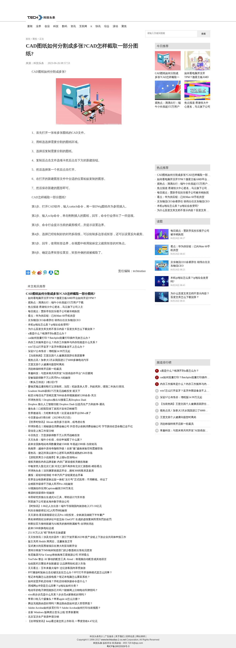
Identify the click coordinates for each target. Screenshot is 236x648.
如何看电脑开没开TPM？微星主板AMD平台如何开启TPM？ (62, 298)
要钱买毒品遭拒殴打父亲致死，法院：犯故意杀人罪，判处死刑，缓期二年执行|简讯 (76, 386)
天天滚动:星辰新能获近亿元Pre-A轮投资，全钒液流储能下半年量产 (66, 515)
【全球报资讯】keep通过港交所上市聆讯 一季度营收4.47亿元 (63, 621)
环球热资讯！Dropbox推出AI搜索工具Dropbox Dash (57, 399)
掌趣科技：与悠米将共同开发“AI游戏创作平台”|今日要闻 (60, 373)
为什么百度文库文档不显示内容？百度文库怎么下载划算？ (61, 329)
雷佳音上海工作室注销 (41, 430)
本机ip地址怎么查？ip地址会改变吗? (48, 324)
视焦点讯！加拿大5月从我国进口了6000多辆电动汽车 (58, 360)
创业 (47, 26)
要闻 (29, 26)
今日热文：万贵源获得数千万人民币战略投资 (54, 435)
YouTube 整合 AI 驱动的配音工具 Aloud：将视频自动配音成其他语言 (67, 559)
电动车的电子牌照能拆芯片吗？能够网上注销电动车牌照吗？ (63, 590)
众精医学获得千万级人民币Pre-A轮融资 (50, 484)
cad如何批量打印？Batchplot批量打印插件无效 (186, 377)
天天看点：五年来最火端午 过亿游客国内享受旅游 (57, 568)
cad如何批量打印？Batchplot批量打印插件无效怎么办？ (59, 338)
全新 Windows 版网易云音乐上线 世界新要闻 (53, 612)
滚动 (115, 26)
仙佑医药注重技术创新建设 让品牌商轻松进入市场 (57, 563)
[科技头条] (41, 17)
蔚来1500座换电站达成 (41, 528)
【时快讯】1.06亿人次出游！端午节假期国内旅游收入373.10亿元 (65, 506)
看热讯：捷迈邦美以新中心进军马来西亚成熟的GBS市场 (60, 453)
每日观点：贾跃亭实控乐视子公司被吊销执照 (54, 311)
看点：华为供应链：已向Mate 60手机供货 (51, 315)
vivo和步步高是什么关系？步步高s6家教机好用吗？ (57, 594)
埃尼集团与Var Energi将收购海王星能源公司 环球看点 (58, 554)
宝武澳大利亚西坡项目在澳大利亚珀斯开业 (52, 546)
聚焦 (124, 26)
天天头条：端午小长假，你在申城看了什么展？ (55, 439)
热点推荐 (163, 167)
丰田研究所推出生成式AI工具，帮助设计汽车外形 (56, 497)
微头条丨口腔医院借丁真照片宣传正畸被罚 (52, 408)
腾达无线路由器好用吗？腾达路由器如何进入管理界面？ (60, 603)
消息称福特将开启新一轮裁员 (45, 369)
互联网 (83, 26)
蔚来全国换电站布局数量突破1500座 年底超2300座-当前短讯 (62, 444)
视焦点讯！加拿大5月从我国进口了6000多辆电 (186, 410)
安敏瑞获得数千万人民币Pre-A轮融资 (49, 377)
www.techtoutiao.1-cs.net (113, 639)
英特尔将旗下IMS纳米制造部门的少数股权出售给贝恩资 (60, 550)
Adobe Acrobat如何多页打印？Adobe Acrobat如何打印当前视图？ (64, 608)
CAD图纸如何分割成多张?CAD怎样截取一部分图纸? (60, 293)
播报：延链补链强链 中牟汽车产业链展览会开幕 (55, 475)
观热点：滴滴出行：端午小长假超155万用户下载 (56, 302)
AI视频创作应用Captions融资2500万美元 (50, 488)
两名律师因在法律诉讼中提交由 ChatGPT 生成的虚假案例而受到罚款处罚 (70, 519)
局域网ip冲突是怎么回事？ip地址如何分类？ (53, 585)
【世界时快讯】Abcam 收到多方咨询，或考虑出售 (56, 422)
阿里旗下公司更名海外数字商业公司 (48, 501)
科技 (55, 26)
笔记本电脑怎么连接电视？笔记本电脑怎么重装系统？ (59, 577)
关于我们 (119, 636)
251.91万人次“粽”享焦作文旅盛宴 (47, 532)
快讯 (98, 26)
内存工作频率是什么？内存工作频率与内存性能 (187, 384)
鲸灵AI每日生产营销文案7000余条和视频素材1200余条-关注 (62, 395)
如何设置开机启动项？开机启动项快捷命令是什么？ (57, 581)
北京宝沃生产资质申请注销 (43, 616)
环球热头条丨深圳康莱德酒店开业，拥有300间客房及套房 (61, 470)
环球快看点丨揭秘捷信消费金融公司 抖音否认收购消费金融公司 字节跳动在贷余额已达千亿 (80, 426)
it (91, 26)
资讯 (73, 26)
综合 (106, 26)
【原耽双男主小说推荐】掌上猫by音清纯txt (52, 457)
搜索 (203, 33)
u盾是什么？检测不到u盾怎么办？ (47, 333)
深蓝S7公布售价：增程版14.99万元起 (49, 351)
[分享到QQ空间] (34, 272)
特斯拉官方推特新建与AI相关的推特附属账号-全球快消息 (61, 523)
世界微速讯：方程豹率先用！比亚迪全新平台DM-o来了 (59, 413)
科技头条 (97, 643)
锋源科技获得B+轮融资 (41, 492)
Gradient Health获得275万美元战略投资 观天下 (54, 391)
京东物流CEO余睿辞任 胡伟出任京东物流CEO (54, 320)
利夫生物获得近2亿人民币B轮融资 (47, 510)
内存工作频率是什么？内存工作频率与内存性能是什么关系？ (63, 342)
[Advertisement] (118, 5)
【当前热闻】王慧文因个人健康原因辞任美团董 (187, 404)
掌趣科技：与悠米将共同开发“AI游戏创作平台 (186, 430)
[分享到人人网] (51, 272)
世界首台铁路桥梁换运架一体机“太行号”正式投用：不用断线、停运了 (68, 479)
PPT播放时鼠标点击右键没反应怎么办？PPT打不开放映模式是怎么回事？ (70, 572)
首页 (28, 39)
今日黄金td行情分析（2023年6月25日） (50, 417)
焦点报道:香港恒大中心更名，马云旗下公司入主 (55, 307)
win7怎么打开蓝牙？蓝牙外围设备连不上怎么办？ (56, 346)
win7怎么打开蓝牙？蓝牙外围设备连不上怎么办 (187, 390)
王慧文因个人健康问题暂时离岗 (46, 364)
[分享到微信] (56, 272)
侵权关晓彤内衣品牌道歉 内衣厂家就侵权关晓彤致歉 (58, 461)
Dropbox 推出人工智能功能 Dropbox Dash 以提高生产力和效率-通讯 (66, 404)
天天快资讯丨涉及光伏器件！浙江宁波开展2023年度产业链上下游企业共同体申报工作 (77, 537)
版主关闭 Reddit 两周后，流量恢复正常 (50, 541)
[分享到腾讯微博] (45, 272)
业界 (38, 26)
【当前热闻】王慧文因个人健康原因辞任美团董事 (56, 355)
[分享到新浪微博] (39, 272)
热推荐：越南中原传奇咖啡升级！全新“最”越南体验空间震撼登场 (65, 448)
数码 (64, 26)
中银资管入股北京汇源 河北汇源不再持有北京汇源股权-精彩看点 (65, 466)
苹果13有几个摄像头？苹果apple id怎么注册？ (54, 599)
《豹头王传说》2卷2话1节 (43, 382)
